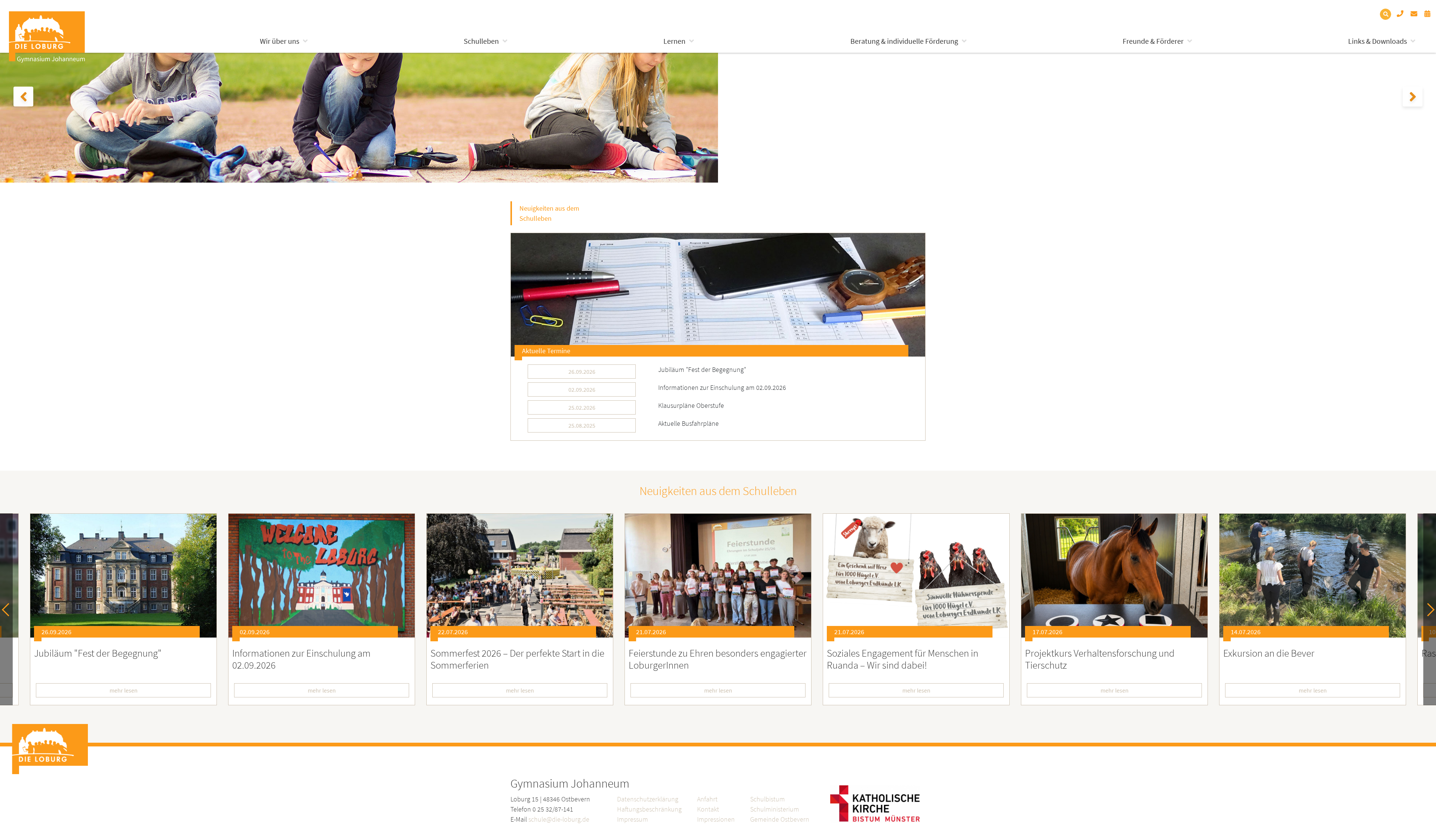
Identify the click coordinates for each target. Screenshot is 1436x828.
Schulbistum (767, 799)
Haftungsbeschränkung (649, 809)
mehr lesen (207, 690)
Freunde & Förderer (1153, 41)
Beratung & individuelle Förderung (904, 41)
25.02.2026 (581, 407)
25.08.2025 (581, 425)
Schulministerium (774, 809)
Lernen (674, 41)
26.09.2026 (581, 371)
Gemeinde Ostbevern (779, 819)
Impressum (632, 819)
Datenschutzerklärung (647, 799)
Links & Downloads (1377, 41)
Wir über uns (279, 41)
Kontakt (708, 809)
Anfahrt (707, 799)
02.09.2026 (581, 389)
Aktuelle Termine (546, 350)
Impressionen (716, 819)
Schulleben (481, 41)
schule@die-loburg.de (558, 819)
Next (1428, 609)
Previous (8, 609)
